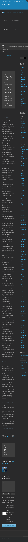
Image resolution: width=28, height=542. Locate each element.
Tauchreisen (9, 436)
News (22, 365)
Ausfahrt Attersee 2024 (23, 93)
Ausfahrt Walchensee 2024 (24, 86)
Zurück (9, 55)
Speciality (23, 372)
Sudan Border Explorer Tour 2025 (23, 71)
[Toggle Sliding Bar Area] (26, 1)
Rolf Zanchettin (7, 435)
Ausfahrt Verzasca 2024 (23, 79)
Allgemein (23, 359)
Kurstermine (23, 362)
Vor (12, 55)
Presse (22, 368)
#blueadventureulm (23, 355)
